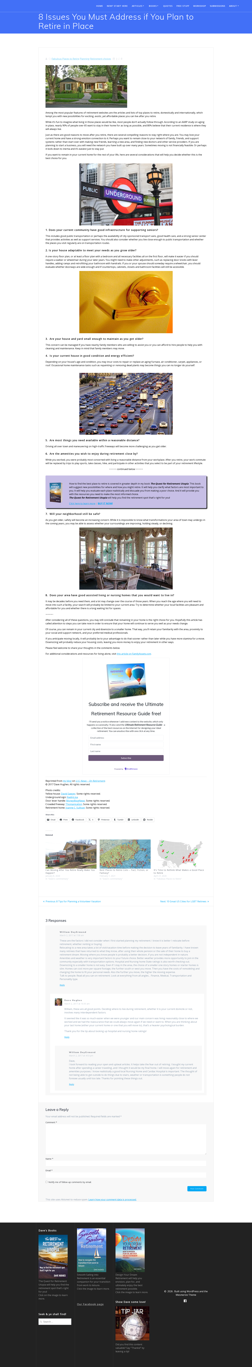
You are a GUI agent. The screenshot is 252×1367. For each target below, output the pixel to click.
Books (153, 6)
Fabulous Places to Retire (65, 58)
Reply (62, 985)
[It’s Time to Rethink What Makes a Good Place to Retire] (179, 854)
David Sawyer (68, 793)
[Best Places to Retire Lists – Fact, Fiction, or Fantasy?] (125, 854)
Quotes (168, 6)
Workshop (199, 6)
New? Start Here (117, 6)
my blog (67, 780)
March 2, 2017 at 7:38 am (72, 935)
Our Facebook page (90, 1304)
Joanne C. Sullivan (75, 807)
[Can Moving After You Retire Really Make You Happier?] (71, 854)
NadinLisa (72, 797)
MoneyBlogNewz (75, 800)
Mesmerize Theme (186, 1294)
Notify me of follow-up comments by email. (69, 1182)
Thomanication (73, 804)
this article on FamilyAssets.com (134, 653)
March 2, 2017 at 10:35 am (77, 1003)
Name (49, 1158)
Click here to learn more (82, 503)
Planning (85, 58)
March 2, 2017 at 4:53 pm (81, 1055)
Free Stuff (182, 6)
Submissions (217, 6)
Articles (137, 6)
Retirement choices (100, 58)
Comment (51, 1122)
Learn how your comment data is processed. (112, 1199)
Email (49, 1170)
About (233, 6)
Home (99, 6)
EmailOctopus (132, 769)
